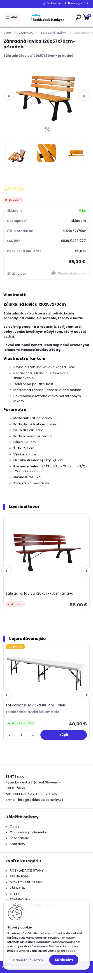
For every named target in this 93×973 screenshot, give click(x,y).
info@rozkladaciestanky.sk (40, 799)
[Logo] (48, 17)
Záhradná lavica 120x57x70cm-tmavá (39, 593)
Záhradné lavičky (53, 32)
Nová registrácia (79, 3)
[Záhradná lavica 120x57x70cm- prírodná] (46, 96)
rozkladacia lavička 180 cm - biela (36, 705)
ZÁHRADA (26, 32)
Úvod (7, 32)
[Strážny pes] (68, 273)
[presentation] (9, 95)
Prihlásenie (54, 3)
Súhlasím (64, 959)
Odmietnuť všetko (28, 960)
